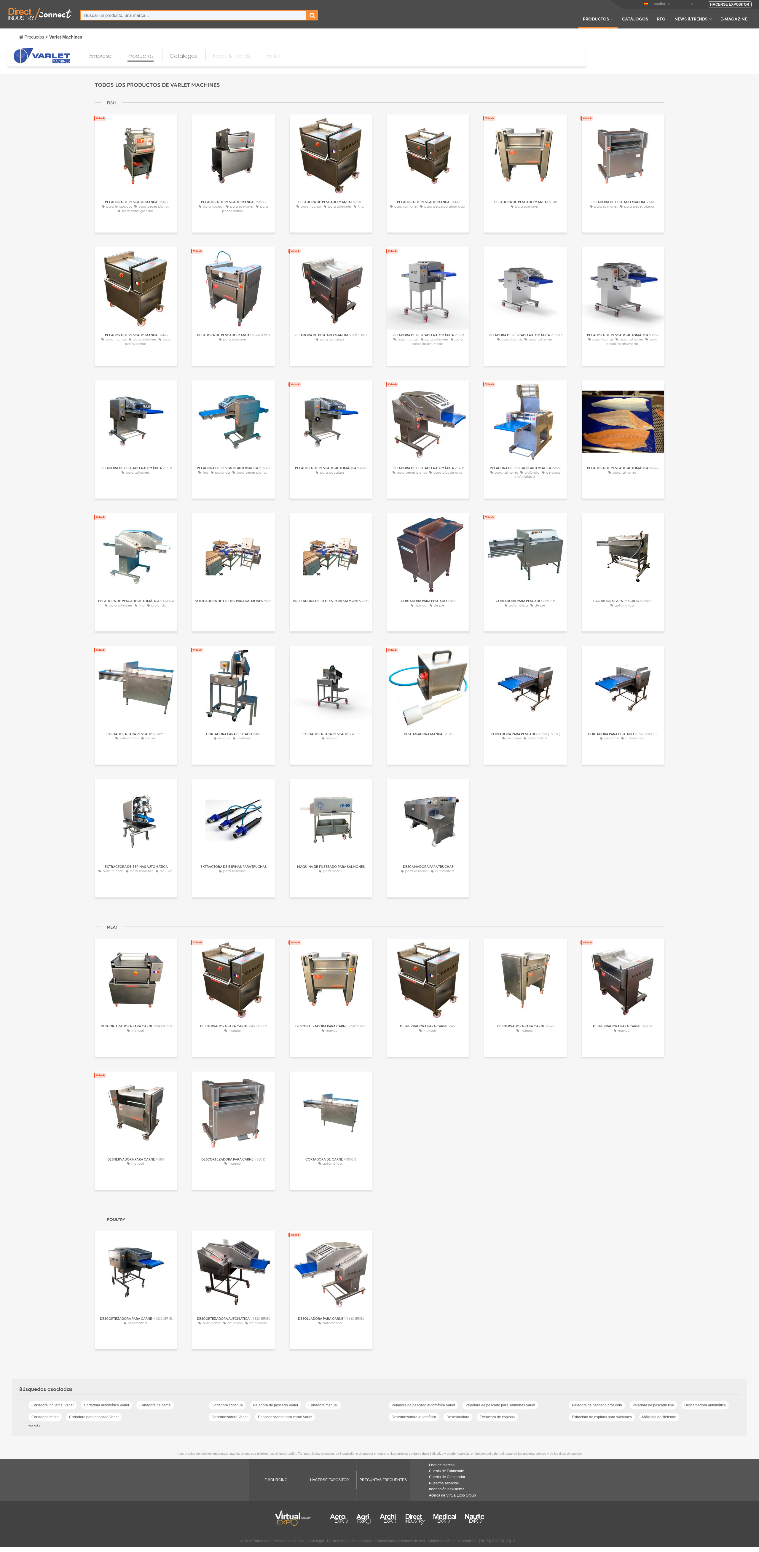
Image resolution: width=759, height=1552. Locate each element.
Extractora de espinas (497, 1417)
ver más (34, 1425)
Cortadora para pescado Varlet (94, 1417)
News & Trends (691, 18)
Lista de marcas (442, 1465)
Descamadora (458, 1417)
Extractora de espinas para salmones (602, 1417)
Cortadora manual (323, 1405)
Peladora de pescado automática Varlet (423, 1405)
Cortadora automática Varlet (106, 1405)
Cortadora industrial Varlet (52, 1405)
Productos (596, 18)
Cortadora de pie (45, 1417)
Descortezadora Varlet (230, 1417)
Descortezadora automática (414, 1417)
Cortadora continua (227, 1405)
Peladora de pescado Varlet (275, 1405)
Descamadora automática (705, 1405)
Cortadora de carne (155, 1405)
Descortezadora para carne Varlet (285, 1417)
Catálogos (635, 18)
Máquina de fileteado (659, 1417)
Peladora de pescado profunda (597, 1405)
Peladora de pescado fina (653, 1405)
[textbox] (193, 15)
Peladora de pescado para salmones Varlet (500, 1405)
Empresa (100, 55)
